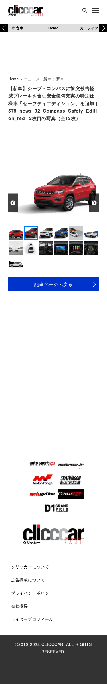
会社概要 (19, 606)
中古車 (17, 27)
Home (53, 27)
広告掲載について (28, 580)
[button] (103, 28)
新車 (60, 78)
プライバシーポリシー (32, 593)
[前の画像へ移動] (13, 203)
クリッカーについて (30, 566)
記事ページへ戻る (53, 284)
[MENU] (95, 10)
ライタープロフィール (32, 619)
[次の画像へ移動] (94, 203)
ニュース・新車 (37, 78)
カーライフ (89, 27)
